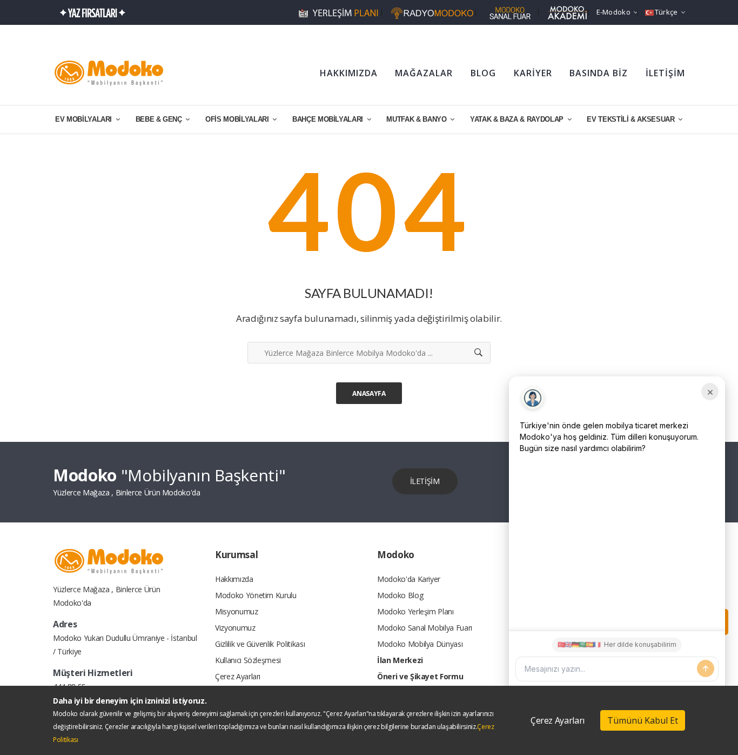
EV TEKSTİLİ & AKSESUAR (631, 119)
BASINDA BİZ (598, 73)
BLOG (483, 73)
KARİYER (533, 73)
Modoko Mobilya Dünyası (419, 644)
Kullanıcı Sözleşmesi (248, 660)
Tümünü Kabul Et (642, 720)
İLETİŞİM (665, 73)
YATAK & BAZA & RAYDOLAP (518, 119)
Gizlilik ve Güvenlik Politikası (260, 644)
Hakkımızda (234, 579)
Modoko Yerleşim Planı (415, 611)
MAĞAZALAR (424, 73)
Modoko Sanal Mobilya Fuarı (424, 627)
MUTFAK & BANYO (417, 119)
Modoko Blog (400, 595)
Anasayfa (368, 393)
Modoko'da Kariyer (408, 579)
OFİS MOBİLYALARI (238, 119)
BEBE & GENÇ (160, 119)
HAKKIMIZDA (349, 73)
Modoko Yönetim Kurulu (256, 595)
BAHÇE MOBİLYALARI (328, 119)
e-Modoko (613, 12)
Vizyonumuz (235, 627)
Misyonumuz (236, 611)
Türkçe (666, 12)
